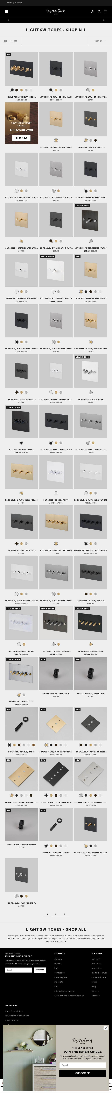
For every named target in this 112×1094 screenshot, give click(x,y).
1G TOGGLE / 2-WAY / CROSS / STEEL (90, 97)
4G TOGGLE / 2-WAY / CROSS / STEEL (56, 601)
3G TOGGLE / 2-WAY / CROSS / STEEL (90, 450)
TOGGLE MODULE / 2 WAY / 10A (90, 694)
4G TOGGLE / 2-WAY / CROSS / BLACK (90, 550)
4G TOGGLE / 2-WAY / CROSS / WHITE (21, 601)
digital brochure (99, 973)
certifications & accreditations (69, 996)
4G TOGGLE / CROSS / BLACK (90, 651)
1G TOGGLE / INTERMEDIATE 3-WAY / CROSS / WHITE (21, 299)
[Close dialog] (105, 1028)
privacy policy (11, 1020)
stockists (58, 982)
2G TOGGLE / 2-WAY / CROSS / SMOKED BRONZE (21, 399)
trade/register (61, 977)
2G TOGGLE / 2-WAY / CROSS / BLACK (21, 349)
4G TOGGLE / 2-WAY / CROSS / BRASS (56, 550)
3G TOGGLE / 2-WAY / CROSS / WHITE (90, 500)
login (56, 968)
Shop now (21, 138)
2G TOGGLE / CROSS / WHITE (90, 399)
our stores (97, 964)
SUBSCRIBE (40, 970)
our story (96, 959)
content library (99, 977)
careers (95, 991)
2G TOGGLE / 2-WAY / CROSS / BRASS (90, 349)
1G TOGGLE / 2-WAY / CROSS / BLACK (56, 97)
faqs (56, 987)
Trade (9, 3)
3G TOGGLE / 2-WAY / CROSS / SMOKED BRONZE (21, 551)
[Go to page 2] (64, 914)
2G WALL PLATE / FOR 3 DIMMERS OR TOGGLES (91, 802)
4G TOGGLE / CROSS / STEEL (21, 702)
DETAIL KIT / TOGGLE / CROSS (21, 752)
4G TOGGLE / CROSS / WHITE (21, 651)
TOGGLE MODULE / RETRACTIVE (56, 694)
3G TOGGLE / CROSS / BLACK (21, 450)
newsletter (97, 968)
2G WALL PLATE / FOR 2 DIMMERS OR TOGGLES (21, 802)
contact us (59, 973)
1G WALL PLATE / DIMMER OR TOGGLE (56, 752)
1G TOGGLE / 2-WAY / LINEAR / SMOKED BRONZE (21, 903)
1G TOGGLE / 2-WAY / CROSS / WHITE (21, 198)
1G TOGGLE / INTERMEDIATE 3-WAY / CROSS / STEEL (56, 198)
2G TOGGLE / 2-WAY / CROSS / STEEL (56, 349)
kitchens (96, 996)
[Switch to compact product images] (15, 41)
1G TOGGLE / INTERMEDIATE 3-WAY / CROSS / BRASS (21, 248)
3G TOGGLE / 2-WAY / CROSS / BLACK (56, 450)
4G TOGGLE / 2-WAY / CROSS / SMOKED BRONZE (90, 601)
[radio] (11, 90)
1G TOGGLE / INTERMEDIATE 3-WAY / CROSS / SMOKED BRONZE (56, 248)
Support (18, 3)
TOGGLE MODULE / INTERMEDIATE (21, 845)
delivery (58, 959)
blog (94, 987)
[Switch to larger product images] (5, 41)
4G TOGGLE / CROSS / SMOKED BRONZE (56, 651)
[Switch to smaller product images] (10, 41)
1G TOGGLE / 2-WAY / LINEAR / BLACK (90, 853)
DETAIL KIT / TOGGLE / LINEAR (56, 853)
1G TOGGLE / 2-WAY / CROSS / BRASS (56, 147)
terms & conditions (14, 1011)
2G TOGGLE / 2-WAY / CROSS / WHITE (56, 399)
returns (57, 964)
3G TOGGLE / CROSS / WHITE (56, 500)
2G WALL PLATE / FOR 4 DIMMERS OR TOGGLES (56, 802)
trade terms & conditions (17, 1016)
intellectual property (64, 991)
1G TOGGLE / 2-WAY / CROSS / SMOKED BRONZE (90, 147)
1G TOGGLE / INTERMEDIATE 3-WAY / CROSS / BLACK (91, 198)
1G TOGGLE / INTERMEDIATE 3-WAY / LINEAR (91, 299)
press (94, 982)
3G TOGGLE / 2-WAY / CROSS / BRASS (21, 500)
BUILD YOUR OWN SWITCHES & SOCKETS (21, 97)
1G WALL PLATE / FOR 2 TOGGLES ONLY (90, 752)
